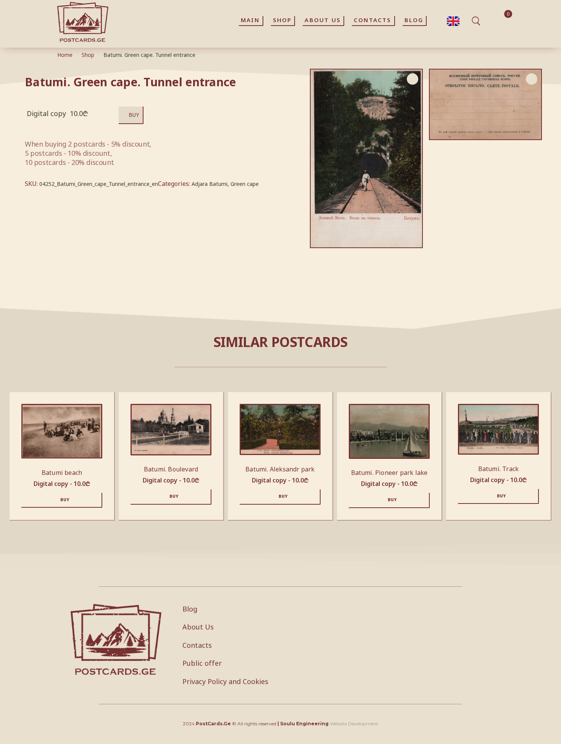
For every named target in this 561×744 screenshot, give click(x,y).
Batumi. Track (498, 469)
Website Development (354, 723)
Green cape (245, 183)
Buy (134, 114)
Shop (88, 54)
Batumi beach (62, 472)
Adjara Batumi (209, 183)
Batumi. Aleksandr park (279, 469)
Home (65, 54)
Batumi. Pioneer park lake (389, 472)
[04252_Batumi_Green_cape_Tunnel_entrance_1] (485, 104)
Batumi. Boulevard (171, 469)
